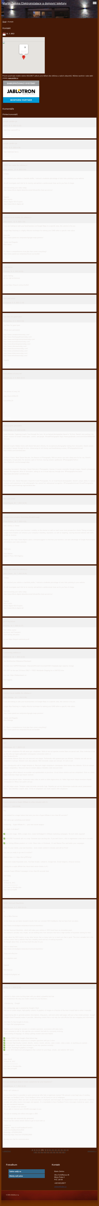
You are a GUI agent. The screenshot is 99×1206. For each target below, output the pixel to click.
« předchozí (7, 1151)
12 (57, 1150)
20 (46, 1152)
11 (54, 1150)
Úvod (4, 22)
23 (55, 1152)
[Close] (25, 47)
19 (43, 1152)
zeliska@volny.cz (60, 1187)
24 (58, 1152)
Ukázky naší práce (16, 1176)
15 (66, 1150)
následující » (92, 1151)
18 (40, 1152)
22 (52, 1152)
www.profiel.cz (13, 78)
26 (64, 1152)
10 (51, 1150)
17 (37, 1152)
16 (34, 1152)
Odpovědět (7, 135)
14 (63, 1150)
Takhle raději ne (15, 1171)
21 (49, 1152)
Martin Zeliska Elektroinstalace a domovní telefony (35, 3)
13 (60, 1150)
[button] (23, 57)
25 (61, 1152)
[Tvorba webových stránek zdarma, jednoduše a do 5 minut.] (18, 1195)
